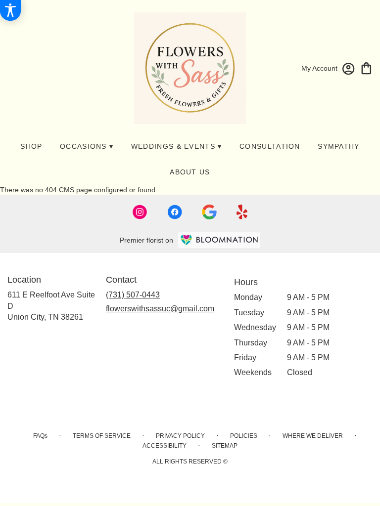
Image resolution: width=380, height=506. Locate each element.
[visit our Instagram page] (140, 212)
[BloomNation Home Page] (219, 240)
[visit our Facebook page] (174, 212)
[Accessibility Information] (10, 10)
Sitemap (225, 445)
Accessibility (164, 445)
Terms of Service (102, 435)
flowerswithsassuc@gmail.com (160, 308)
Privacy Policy (180, 435)
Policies (243, 435)
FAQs (40, 435)
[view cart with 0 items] (366, 67)
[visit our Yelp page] (242, 212)
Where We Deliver (313, 435)
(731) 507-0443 (133, 295)
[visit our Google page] (209, 212)
